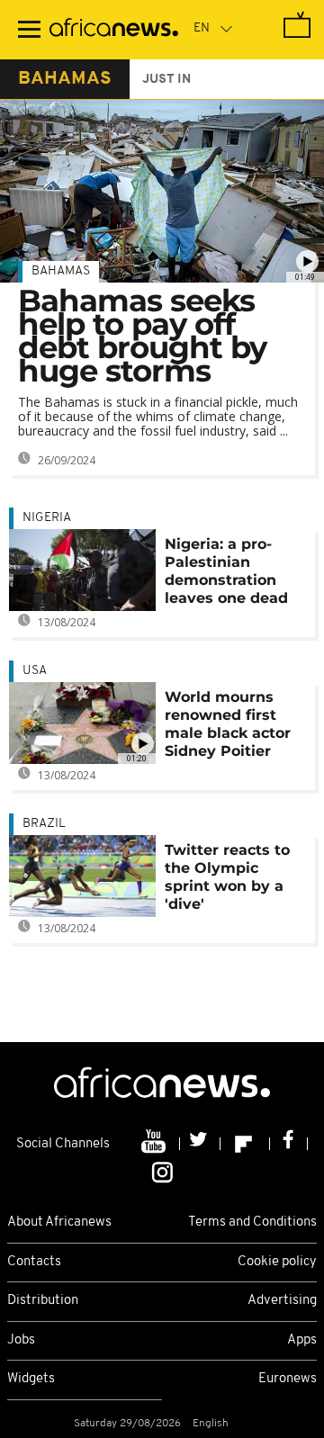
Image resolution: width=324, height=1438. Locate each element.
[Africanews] (114, 29)
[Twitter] (200, 1143)
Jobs (21, 1340)
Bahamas (61, 271)
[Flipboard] (245, 1143)
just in (166, 79)
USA (34, 671)
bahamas (65, 79)
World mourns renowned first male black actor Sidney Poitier (228, 723)
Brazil (44, 824)
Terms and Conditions (252, 1222)
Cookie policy (277, 1262)
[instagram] (162, 1171)
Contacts (34, 1262)
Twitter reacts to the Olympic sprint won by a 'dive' (227, 876)
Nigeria (46, 518)
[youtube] (155, 1143)
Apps (302, 1340)
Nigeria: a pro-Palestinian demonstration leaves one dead (226, 571)
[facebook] (289, 1143)
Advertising (282, 1301)
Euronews (287, 1379)
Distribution (42, 1301)
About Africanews (59, 1222)
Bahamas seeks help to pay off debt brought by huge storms (142, 336)
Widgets (31, 1379)
